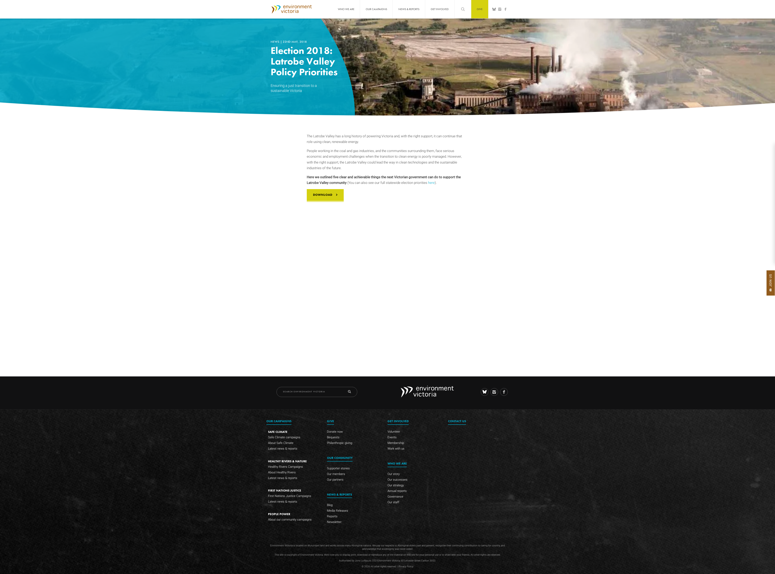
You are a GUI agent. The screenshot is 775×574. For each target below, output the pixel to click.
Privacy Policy (406, 566)
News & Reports (408, 9)
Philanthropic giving (339, 443)
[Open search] (463, 9)
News (275, 42)
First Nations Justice (284, 490)
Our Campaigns (376, 9)
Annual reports (397, 491)
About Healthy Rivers (282, 472)
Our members (336, 474)
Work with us (396, 448)
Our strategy (396, 485)
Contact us (457, 421)
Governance (395, 496)
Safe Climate (277, 432)
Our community (340, 458)
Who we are (346, 9)
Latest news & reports (282, 448)
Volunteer (394, 431)
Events (392, 437)
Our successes (397, 479)
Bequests (333, 437)
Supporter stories (338, 468)
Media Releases (337, 511)
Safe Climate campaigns (284, 437)
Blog (330, 505)
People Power (279, 514)
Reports (332, 516)
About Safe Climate (280, 443)
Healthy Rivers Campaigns (285, 467)
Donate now (335, 431)
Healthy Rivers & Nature (287, 461)
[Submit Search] (349, 391)
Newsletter (334, 522)
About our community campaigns (290, 519)
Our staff (393, 502)
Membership (396, 443)
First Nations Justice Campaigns (289, 496)
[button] (771, 283)
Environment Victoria (291, 9)
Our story (394, 474)
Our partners (335, 479)
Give (480, 9)
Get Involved (440, 9)
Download (322, 195)
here (431, 183)
